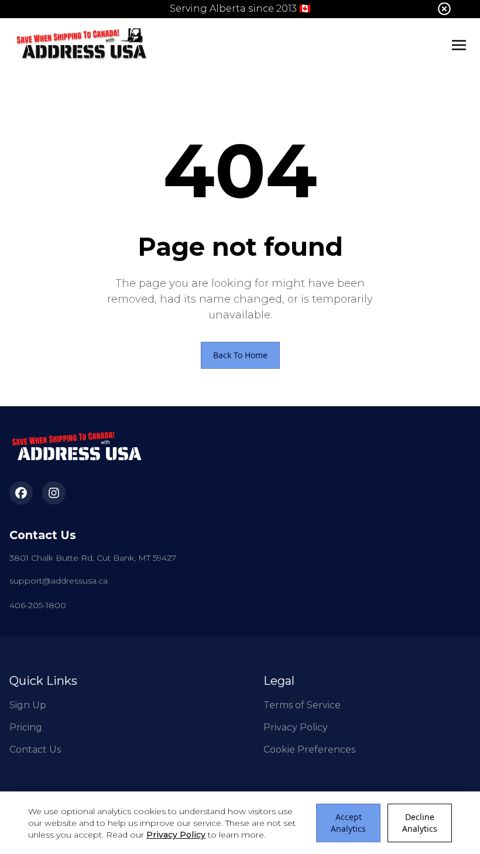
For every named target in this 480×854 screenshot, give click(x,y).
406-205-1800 (37, 605)
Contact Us (35, 749)
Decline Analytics (419, 822)
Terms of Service (302, 705)
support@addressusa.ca (58, 580)
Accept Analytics (348, 822)
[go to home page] (79, 447)
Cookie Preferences (309, 749)
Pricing (25, 727)
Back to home (240, 355)
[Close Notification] (444, 8)
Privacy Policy (295, 727)
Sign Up (27, 705)
